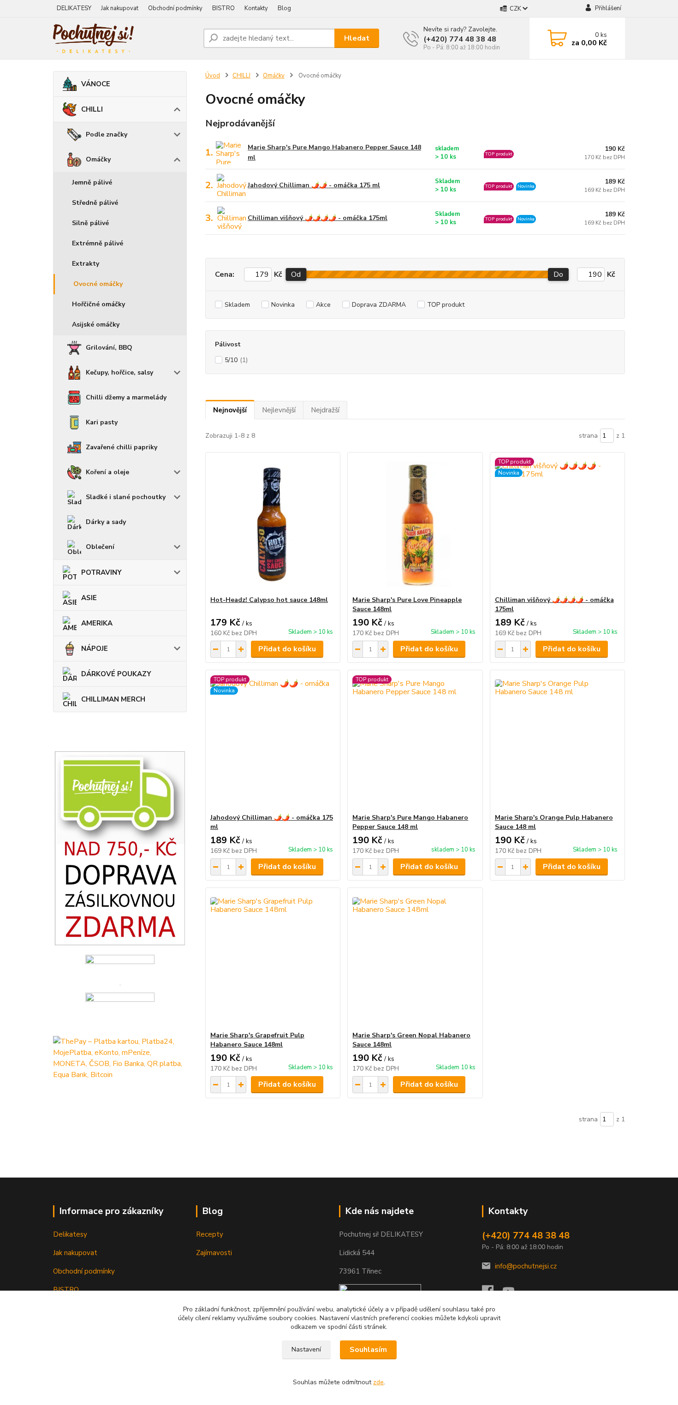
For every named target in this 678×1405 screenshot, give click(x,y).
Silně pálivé (90, 223)
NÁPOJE (94, 648)
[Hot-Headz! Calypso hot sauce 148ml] (272, 524)
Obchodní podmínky (175, 8)
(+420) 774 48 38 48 (459, 39)
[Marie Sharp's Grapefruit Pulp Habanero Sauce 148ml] (272, 959)
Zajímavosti (214, 1252)
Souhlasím (368, 1350)
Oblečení (100, 546)
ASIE (89, 597)
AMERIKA (97, 623)
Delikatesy (70, 1234)
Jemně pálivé (92, 182)
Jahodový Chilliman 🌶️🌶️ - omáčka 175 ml (314, 185)
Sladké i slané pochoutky (126, 497)
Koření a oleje (107, 472)
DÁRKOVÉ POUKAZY (116, 674)
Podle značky (106, 134)
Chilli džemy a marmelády (126, 397)
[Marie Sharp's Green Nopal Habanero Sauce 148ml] (414, 959)
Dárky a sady (106, 522)
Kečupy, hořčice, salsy (119, 372)
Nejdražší (325, 410)
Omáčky (98, 159)
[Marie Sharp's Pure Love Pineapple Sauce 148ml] (414, 524)
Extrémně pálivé (97, 243)
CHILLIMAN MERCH (113, 699)
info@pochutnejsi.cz (526, 1266)
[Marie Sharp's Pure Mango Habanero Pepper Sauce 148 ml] (414, 742)
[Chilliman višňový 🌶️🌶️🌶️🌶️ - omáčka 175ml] (557, 524)
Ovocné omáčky (98, 284)
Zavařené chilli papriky (121, 447)
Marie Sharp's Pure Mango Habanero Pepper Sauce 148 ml (334, 152)
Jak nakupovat (119, 8)
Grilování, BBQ (109, 347)
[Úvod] (124, 38)
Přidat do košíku (287, 649)
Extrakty (85, 263)
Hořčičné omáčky (98, 304)
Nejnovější (230, 410)
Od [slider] (296, 274)
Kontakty (256, 8)
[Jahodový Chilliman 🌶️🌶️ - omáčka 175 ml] (272, 742)
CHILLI (92, 109)
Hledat (356, 38)
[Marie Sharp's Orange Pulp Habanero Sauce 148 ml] (557, 742)
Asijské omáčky (95, 324)
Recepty (209, 1234)
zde (378, 1382)
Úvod (212, 75)
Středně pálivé (95, 202)
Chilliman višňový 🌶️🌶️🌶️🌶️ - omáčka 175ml (317, 218)
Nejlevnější (279, 410)
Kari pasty (102, 422)
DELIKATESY (74, 8)
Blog (284, 8)
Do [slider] (558, 274)
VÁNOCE (95, 84)
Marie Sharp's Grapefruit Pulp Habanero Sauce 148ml (257, 1040)
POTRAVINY (101, 572)
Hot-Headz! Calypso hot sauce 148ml (269, 599)
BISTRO (223, 8)
